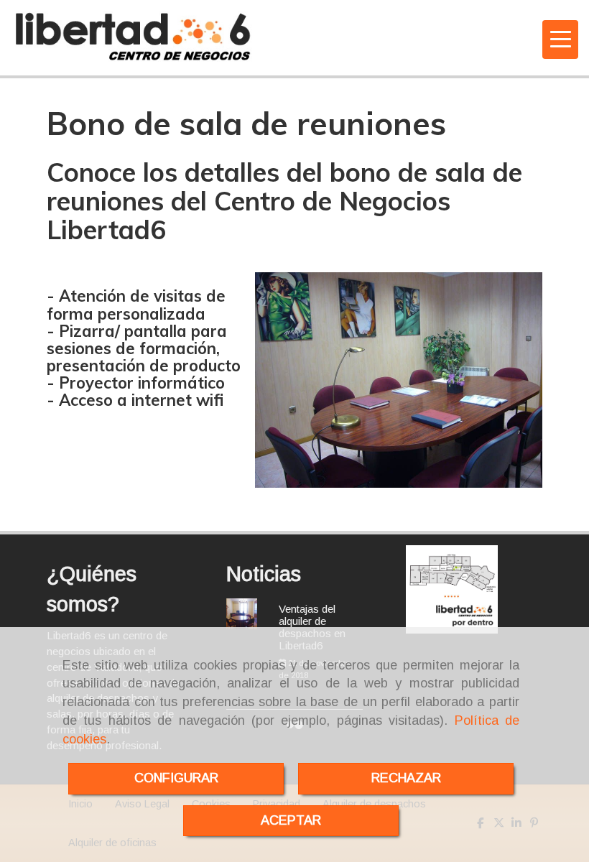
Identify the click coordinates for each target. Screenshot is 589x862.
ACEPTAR (291, 820)
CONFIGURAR (176, 778)
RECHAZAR (406, 778)
